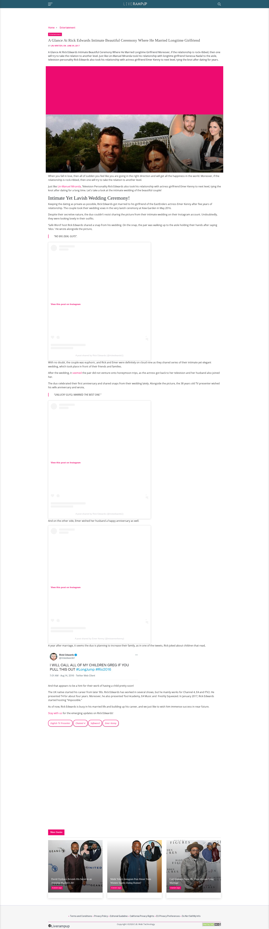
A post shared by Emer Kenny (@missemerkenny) (99, 638)
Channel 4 (80, 723)
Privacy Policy (101, 916)
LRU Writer (56, 46)
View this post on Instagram (65, 304)
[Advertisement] (134, 88)
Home (51, 27)
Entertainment (67, 27)
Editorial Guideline (119, 916)
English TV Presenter (60, 723)
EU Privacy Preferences (168, 916)
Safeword (95, 723)
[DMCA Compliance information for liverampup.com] (211, 925)
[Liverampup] (135, 4)
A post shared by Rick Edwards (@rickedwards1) (99, 355)
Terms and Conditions (81, 916)
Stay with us (55, 713)
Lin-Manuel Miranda (69, 186)
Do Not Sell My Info (191, 916)
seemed (77, 373)
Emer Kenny (110, 723)
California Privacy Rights (142, 916)
